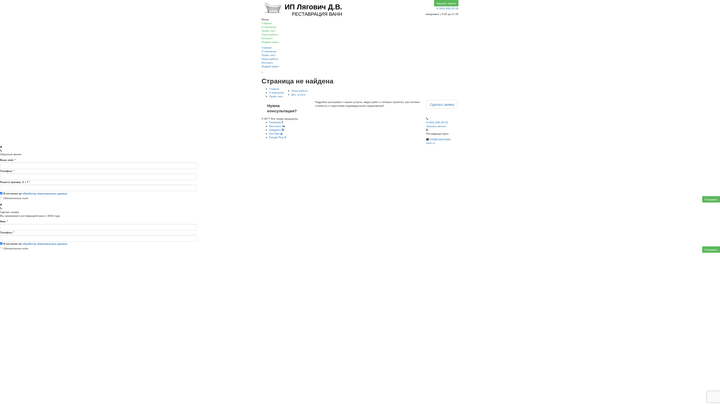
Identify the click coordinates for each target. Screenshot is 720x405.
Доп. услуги (298, 94)
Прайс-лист (269, 30)
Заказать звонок (446, 3)
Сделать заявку (442, 104)
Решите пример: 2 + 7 (15, 182)
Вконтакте (275, 126)
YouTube (274, 133)
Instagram (275, 130)
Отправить (711, 199)
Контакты (267, 38)
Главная (267, 23)
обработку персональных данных (44, 193)
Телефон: (7, 171)
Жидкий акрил (270, 42)
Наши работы (270, 34)
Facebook (275, 122)
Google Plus (276, 137)
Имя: (4, 221)
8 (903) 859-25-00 (447, 8)
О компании (269, 27)
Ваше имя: (8, 160)
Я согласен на (35, 193)
